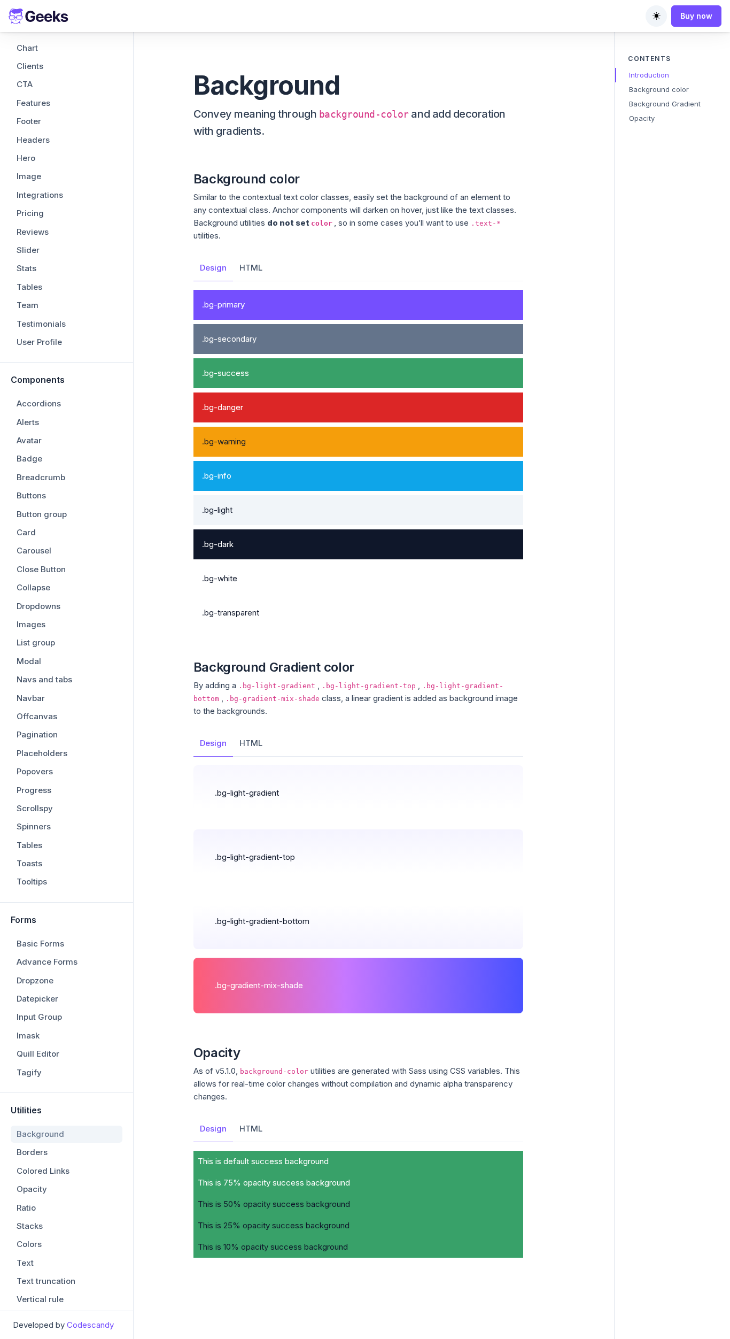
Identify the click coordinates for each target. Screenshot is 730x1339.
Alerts (28, 422)
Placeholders (42, 753)
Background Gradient (665, 103)
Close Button (41, 569)
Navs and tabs (44, 679)
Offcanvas (37, 716)
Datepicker (37, 999)
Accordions (39, 403)
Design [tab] (213, 268)
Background (40, 1134)
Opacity (32, 1189)
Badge (29, 458)
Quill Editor (38, 1054)
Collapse (33, 587)
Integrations (40, 195)
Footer (29, 121)
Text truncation (46, 1281)
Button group (42, 514)
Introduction (649, 75)
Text (25, 1263)
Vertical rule (40, 1299)
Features (33, 103)
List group (36, 642)
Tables (29, 287)
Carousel (34, 550)
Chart (27, 48)
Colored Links (43, 1171)
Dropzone (35, 980)
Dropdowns (38, 606)
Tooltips (32, 881)
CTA (25, 84)
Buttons (31, 495)
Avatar (29, 440)
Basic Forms (40, 943)
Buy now (696, 15)
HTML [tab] (250, 268)
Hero (26, 158)
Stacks (30, 1226)
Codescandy (90, 1325)
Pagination (37, 734)
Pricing (30, 213)
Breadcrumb (41, 477)
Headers (33, 140)
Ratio (26, 1208)
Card (26, 532)
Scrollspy (35, 808)
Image (29, 176)
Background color (659, 89)
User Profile (39, 342)
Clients (30, 66)
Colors (29, 1244)
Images (31, 624)
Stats (26, 268)
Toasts (29, 863)
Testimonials (41, 324)
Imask (28, 1035)
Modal (29, 661)
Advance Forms (47, 962)
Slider (28, 250)
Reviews (33, 232)
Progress (34, 790)
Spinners (34, 826)
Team (27, 305)
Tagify (29, 1072)
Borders (32, 1152)
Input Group (39, 1017)
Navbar (31, 698)
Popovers (35, 771)
